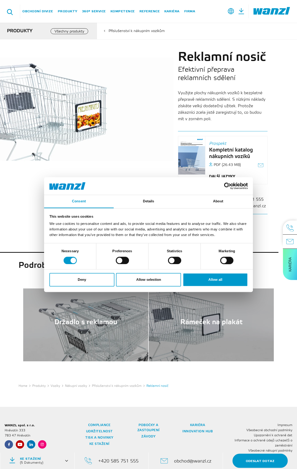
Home (23, 386)
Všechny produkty (69, 31)
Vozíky (55, 386)
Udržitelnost (99, 431)
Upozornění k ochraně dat (273, 435)
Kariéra (172, 11)
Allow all (215, 280)
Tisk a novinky (99, 437)
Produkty (67, 11)
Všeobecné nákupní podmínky (270, 450)
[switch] (122, 260)
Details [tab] (148, 201)
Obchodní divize (37, 11)
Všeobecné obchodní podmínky (269, 430)
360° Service (94, 11)
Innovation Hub (197, 431)
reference (149, 11)
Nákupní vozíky (76, 386)
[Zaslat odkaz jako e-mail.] (261, 165)
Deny (82, 280)
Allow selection (148, 280)
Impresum (285, 425)
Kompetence (122, 11)
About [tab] (218, 201)
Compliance (99, 425)
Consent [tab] (79, 201)
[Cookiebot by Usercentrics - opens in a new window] (227, 185)
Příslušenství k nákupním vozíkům (137, 31)
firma (189, 11)
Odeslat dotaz (260, 461)
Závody (148, 436)
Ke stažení (99, 444)
